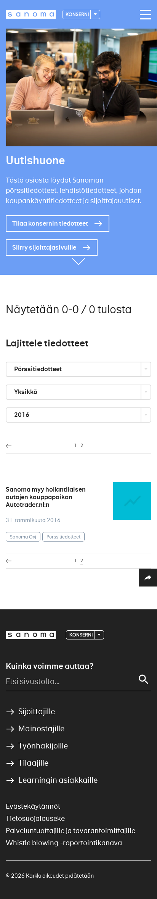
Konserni (78, 14)
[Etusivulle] (31, 14)
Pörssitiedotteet (38, 369)
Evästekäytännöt (33, 806)
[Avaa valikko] (143, 14)
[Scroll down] (78, 263)
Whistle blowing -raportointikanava (64, 842)
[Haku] (143, 679)
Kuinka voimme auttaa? (49, 666)
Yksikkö (26, 392)
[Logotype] (31, 635)
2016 (22, 415)
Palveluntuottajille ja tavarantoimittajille (70, 830)
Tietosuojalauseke (35, 818)
